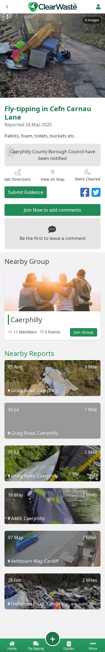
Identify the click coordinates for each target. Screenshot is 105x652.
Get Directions (17, 179)
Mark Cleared (87, 179)
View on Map (53, 179)
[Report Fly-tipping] (52, 638)
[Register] (98, 6)
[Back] (7, 6)
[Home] (52, 6)
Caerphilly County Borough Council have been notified (52, 154)
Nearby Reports (29, 353)
